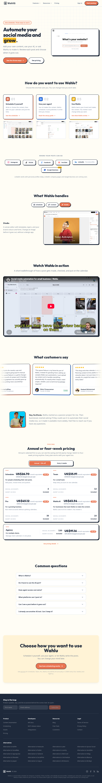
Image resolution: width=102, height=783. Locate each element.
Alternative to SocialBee (11, 750)
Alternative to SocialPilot (36, 757)
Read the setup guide (46, 116)
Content (53, 205)
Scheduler (39, 205)
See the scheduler (12, 116)
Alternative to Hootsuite (36, 747)
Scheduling (7, 726)
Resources (46, 3)
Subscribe (54, 707)
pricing (23, 672)
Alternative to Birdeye (84, 761)
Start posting (91, 3)
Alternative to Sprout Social (86, 747)
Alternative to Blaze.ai (84, 757)
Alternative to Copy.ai (35, 761)
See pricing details (50, 544)
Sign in (79, 3)
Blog (54, 722)
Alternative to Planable (10, 757)
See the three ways (14, 60)
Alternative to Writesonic (61, 761)
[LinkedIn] (98, 771)
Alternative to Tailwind (35, 754)
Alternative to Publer (35, 750)
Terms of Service (82, 722)
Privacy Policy (81, 726)
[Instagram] (87, 771)
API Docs (31, 722)
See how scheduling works (49, 666)
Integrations (32, 730)
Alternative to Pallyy (83, 754)
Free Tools (56, 726)
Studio (66, 205)
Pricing (56, 3)
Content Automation (10, 722)
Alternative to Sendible (85, 750)
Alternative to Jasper (10, 761)
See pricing (36, 60)
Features (36, 3)
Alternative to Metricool (60, 754)
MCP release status (34, 726)
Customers (56, 730)
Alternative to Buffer (10, 747)
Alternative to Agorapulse (11, 754)
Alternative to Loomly (60, 750)
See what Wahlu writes (79, 116)
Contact (79, 730)
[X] (94, 771)
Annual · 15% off (40, 463)
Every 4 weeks (62, 463)
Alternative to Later (59, 747)
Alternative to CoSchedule (61, 757)
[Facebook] (91, 771)
